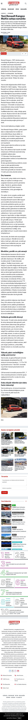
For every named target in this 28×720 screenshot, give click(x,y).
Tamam (19, 718)
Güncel (14, 527)
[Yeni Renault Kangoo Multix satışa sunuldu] (14, 43)
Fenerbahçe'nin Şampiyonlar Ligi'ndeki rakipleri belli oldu (14, 593)
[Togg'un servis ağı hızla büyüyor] (7, 450)
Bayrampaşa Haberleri (18, 512)
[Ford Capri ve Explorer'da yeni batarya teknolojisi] (21, 436)
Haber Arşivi (6, 688)
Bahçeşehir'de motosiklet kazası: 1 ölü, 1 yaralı (16, 612)
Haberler (3, 13)
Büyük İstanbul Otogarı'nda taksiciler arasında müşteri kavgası (19, 516)
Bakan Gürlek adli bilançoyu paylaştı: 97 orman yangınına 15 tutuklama (19, 538)
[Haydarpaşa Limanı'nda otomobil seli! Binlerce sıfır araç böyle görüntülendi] (7, 462)
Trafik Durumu (6, 679)
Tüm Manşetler (6, 684)
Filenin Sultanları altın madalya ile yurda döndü (18, 508)
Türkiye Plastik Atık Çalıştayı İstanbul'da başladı (19, 545)
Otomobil (10, 13)
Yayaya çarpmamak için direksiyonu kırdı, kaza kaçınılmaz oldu (23, 604)
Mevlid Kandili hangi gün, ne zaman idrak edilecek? (23, 556)
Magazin (7, 552)
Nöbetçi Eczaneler (7, 675)
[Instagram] (15, 671)
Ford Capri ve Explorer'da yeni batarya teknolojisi (20, 441)
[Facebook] (10, 671)
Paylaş (4, 53)
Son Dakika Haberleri (21, 684)
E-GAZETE (19, 697)
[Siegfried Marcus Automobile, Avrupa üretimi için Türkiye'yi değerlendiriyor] (7, 436)
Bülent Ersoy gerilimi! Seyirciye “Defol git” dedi (8, 556)
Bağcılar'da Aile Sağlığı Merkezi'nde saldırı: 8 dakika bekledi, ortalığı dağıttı (9, 584)
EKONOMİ (11, 9)
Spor (14, 505)
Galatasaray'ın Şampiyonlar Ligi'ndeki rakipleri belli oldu (16, 573)
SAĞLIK (13, 697)
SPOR (17, 9)
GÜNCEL (3, 9)
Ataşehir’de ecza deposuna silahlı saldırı (18, 523)
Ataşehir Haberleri (17, 519)
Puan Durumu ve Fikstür (19, 680)
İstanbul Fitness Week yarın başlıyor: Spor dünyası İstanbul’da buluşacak (9, 604)
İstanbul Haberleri (17, 542)
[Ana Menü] (1, 3)
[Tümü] (26, 501)
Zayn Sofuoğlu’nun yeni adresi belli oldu (15, 565)
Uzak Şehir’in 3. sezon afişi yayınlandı (23, 583)
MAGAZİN (24, 9)
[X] (12, 671)
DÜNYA (8, 697)
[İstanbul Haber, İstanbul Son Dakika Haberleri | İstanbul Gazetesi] (13, 4)
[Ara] (25, 4)
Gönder (4, 492)
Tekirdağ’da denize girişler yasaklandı (19, 530)
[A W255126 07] (14, 407)
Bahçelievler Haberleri (15, 610)
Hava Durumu (20, 675)
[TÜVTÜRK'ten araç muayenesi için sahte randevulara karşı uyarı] (21, 462)
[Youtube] (18, 671)
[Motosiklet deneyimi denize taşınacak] (21, 450)
